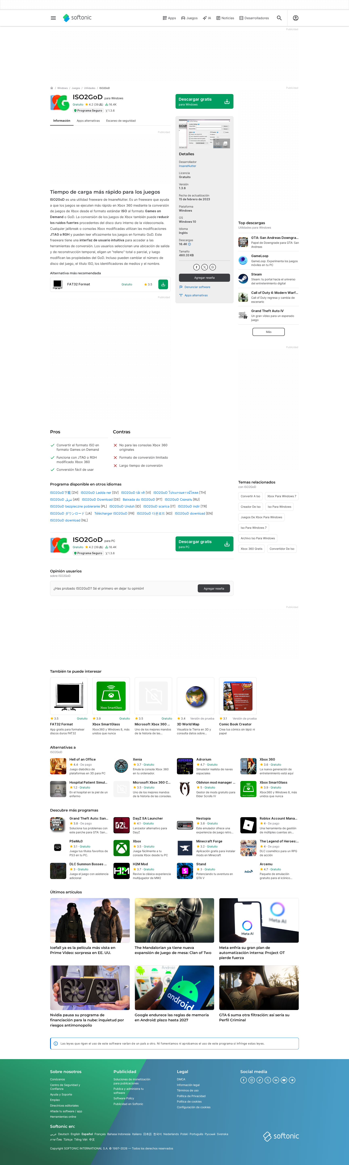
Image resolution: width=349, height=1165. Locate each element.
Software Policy (124, 1098)
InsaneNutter (187, 166)
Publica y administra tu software (129, 1090)
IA (209, 18)
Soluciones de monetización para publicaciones (132, 1081)
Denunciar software (197, 287)
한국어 (157, 1134)
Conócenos (57, 1079)
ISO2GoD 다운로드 (151, 513)
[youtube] (284, 1080)
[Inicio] (51, 88)
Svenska (222, 1134)
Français (100, 1134)
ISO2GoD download (190, 513)
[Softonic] (77, 18)
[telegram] (292, 1080)
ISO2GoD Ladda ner (96, 493)
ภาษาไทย (56, 1139)
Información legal (188, 1085)
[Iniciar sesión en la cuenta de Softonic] (296, 18)
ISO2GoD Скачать (178, 499)
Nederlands (171, 1134)
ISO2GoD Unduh (122, 506)
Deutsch (63, 1134)
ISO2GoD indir (189, 506)
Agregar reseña (204, 277)
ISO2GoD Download (97, 499)
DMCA (181, 1079)
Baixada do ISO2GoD (139, 499)
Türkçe (68, 1139)
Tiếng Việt (80, 1139)
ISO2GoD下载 (60, 493)
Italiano (137, 1134)
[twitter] (204, 267)
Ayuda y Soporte (61, 1094)
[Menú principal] (53, 18)
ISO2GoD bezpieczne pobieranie (75, 506)
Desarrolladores (257, 18)
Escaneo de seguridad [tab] (121, 120)
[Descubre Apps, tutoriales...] (279, 18)
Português (196, 1134)
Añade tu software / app (66, 1111)
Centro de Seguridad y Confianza (65, 1087)
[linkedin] (276, 1080)
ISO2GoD (98, 97)
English (75, 1134)
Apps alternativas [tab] (88, 120)
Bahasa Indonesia (118, 1134)
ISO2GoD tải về (133, 493)
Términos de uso (188, 1090)
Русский (210, 1134)
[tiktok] (259, 1080)
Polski (184, 1134)
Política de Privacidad (191, 1096)
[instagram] (251, 1080)
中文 (92, 1139)
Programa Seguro (89, 110)
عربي (53, 1134)
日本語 (147, 1134)
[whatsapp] (212, 267)
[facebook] (196, 267)
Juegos (192, 18)
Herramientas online (63, 1116)
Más (268, 331)
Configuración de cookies (193, 1107)
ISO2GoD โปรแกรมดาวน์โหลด (175, 493)
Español (87, 1134)
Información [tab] (61, 120)
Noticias (228, 18)
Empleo (55, 1100)
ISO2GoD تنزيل (61, 499)
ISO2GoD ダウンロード (67, 513)
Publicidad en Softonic (128, 1104)
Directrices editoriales (64, 1105)
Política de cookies (189, 1101)
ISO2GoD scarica (156, 506)
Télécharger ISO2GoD (110, 513)
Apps (172, 18)
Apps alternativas (196, 295)
